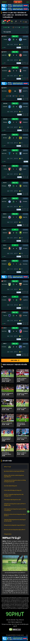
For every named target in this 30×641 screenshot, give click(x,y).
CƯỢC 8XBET (18, 2)
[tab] (3, 22)
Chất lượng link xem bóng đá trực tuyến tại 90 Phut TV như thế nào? (15, 509)
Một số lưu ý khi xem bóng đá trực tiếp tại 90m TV (14, 529)
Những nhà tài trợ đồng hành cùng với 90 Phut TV (14, 525)
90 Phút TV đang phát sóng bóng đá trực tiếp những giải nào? (13, 495)
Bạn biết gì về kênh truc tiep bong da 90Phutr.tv (14, 471)
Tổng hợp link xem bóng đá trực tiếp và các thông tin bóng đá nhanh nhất (15, 481)
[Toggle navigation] (27, 2)
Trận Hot (17, 27)
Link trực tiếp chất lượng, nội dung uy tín (12, 490)
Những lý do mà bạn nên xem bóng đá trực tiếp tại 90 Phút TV (15, 515)
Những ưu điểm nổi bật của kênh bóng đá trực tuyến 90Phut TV (14, 476)
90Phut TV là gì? (7, 466)
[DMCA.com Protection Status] (15, 629)
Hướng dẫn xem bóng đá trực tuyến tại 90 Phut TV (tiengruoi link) (15, 504)
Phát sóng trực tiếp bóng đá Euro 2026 (12, 499)
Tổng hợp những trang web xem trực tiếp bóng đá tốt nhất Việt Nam (15, 520)
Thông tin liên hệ (7, 534)
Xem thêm (14, 360)
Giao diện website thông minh (10, 485)
